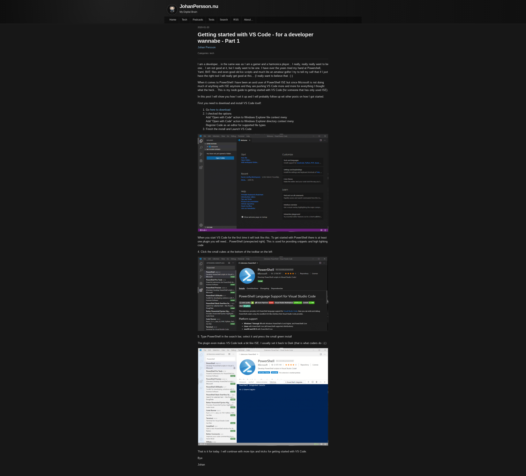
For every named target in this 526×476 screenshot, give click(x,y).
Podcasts (198, 19)
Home (173, 19)
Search (224, 19)
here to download (220, 109)
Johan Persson (207, 47)
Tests (211, 19)
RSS (236, 19)
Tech (184, 19)
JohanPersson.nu (199, 6)
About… (248, 19)
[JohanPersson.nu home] (172, 9)
